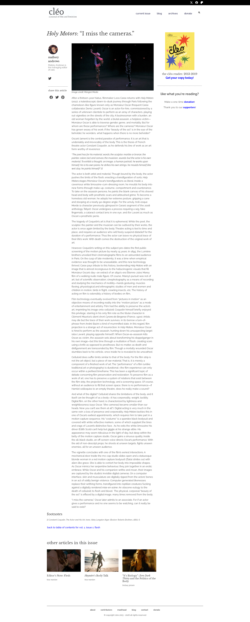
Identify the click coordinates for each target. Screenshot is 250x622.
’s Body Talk (96, 575)
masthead (122, 610)
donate (188, 13)
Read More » (51, 583)
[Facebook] (196, 2)
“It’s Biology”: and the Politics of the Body (139, 578)
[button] (199, 13)
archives (173, 13)
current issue (143, 13)
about (92, 610)
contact (144, 610)
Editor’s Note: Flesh (58, 575)
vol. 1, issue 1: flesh (89, 527)
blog (159, 13)
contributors (106, 610)
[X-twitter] (191, 2)
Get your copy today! (180, 77)
